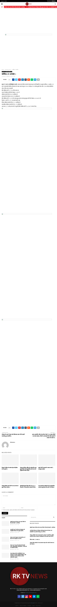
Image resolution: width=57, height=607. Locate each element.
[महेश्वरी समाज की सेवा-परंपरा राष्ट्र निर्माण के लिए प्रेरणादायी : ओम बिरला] (5, 523)
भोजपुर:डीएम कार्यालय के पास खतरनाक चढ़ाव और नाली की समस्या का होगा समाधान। (42, 543)
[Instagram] (26, 596)
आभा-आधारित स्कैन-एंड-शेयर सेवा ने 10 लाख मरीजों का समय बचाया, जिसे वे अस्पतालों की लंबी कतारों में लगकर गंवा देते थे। (43, 436)
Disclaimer (29, 605)
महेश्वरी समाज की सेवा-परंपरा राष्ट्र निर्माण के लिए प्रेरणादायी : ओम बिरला (42, 527)
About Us (17, 605)
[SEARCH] (53, 517)
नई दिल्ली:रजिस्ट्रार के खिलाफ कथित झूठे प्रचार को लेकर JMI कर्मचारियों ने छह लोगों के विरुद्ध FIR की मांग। (41, 531)
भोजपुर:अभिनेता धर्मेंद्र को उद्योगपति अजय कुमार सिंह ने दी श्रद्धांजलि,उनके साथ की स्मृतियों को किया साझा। (28, 469)
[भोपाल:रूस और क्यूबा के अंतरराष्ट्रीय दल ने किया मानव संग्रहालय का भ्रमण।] (5, 539)
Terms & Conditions (23, 605)
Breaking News (4, 71)
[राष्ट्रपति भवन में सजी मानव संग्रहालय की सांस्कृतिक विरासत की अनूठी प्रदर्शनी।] (5, 531)
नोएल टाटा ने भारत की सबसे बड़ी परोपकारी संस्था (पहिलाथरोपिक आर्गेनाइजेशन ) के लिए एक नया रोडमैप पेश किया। (18, 546)
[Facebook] (19, 596)
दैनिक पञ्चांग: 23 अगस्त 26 (35, 539)
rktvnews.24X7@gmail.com (30, 592)
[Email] (34, 596)
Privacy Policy (38, 605)
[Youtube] (30, 596)
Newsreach (32, 602)
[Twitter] (22, 596)
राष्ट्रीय (8, 71)
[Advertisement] (28, 20)
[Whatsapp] (37, 596)
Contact (33, 605)
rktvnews (4, 76)
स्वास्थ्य (11, 71)
